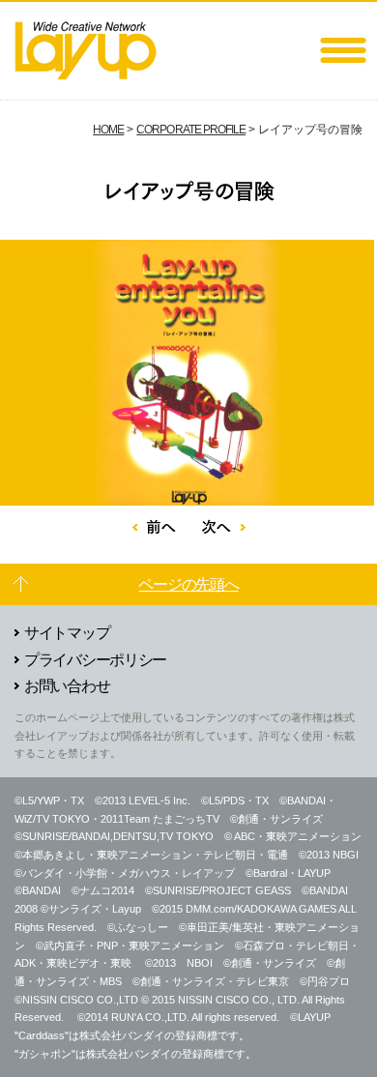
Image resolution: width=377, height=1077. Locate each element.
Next (224, 526)
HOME (108, 129)
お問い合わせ (66, 686)
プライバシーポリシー (95, 660)
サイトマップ (66, 633)
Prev (154, 526)
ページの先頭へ (188, 584)
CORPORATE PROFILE (191, 129)
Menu (343, 50)
